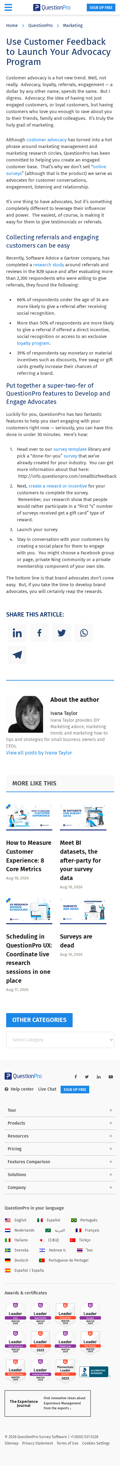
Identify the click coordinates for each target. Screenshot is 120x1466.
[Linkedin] (17, 633)
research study (48, 265)
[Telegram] (17, 655)
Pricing (15, 1149)
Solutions (17, 1174)
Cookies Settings (96, 1443)
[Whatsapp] (83, 633)
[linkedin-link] (99, 1077)
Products (16, 1123)
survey (70, 456)
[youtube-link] (111, 1077)
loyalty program (33, 343)
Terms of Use (67, 1443)
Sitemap (11, 1443)
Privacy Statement (37, 1443)
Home (12, 25)
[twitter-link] (87, 1077)
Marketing (72, 25)
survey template (70, 449)
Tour (12, 1110)
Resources (18, 1136)
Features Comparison (29, 1161)
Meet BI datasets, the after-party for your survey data (80, 860)
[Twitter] (61, 633)
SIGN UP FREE (101, 8)
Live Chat (47, 1089)
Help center (22, 1089)
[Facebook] (39, 633)
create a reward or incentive (58, 486)
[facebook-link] (75, 1077)
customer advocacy (46, 139)
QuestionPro (40, 25)
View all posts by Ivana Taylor (39, 753)
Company (17, 1187)
